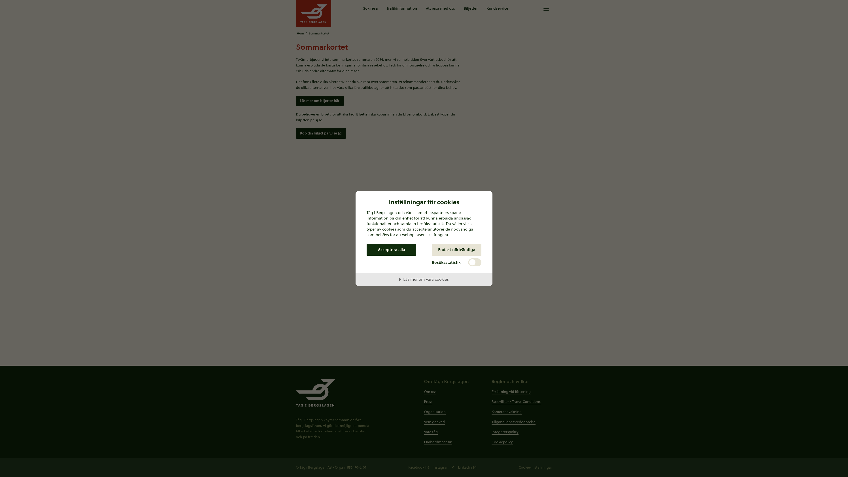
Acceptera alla (391, 249)
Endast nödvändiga (456, 249)
